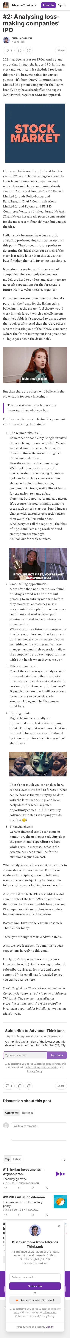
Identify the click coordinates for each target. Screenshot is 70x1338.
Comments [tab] (11, 1112)
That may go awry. (15, 1179)
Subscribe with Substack (37, 1300)
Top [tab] (7, 1159)
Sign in (62, 5)
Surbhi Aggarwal (22, 38)
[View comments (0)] (20, 50)
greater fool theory (41, 308)
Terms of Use (53, 1063)
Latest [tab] (17, 1159)
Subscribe (48, 5)
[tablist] (19, 1112)
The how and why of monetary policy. (22, 1204)
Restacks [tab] (27, 1112)
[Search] (63, 1159)
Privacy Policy (46, 1316)
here (32, 979)
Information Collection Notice (41, 1067)
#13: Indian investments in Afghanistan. (24, 1172)
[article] (35, 1178)
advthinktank (52, 937)
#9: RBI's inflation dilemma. (24, 1197)
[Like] (5, 1188)
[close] (59, 1226)
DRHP (8, 94)
